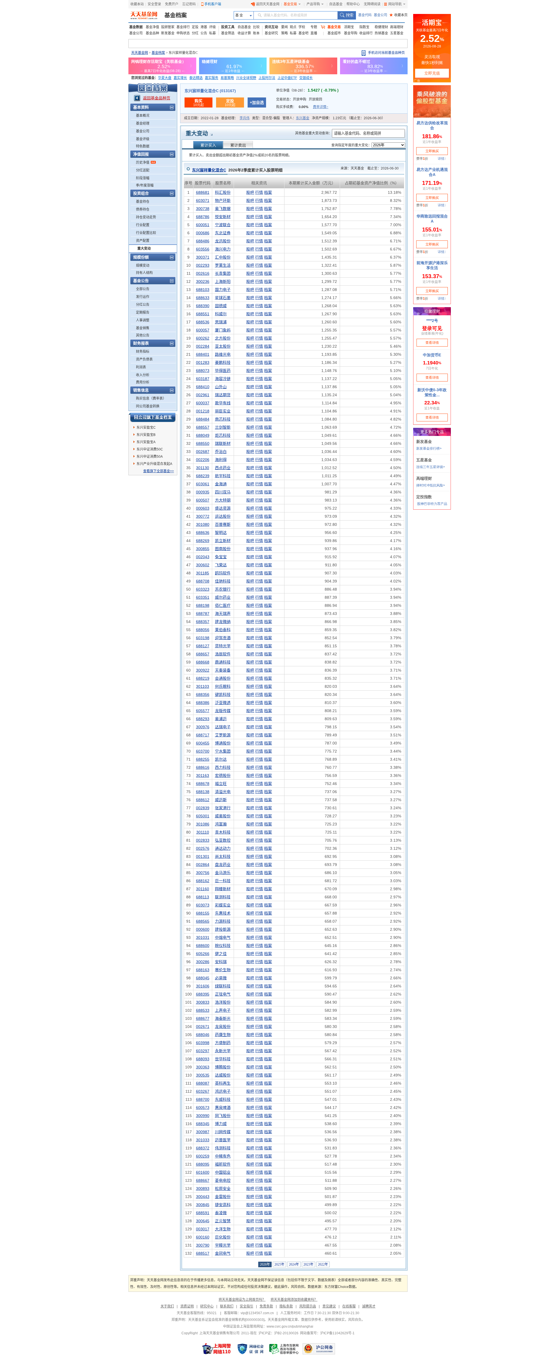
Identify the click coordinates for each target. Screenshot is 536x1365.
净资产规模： (348, 118)
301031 (202, 937)
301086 (202, 824)
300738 (202, 208)
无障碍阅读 (372, 4)
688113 (202, 897)
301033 (202, 1140)
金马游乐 (223, 872)
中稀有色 (223, 1156)
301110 (202, 832)
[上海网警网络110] (216, 1348)
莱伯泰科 (223, 629)
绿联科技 (223, 986)
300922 (202, 670)
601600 (202, 1172)
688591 (202, 1213)
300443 (202, 1196)
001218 (202, 411)
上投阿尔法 (267, 78)
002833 (202, 840)
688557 (202, 427)
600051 (202, 225)
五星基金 (396, 33)
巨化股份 (223, 1237)
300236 (202, 281)
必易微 (221, 978)
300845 (202, 1204)
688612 (202, 800)
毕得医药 (223, 370)
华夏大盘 (164, 78)
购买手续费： (302, 107)
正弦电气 (223, 994)
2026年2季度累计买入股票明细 (237, 170)
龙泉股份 (223, 1026)
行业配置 (142, 225)
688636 (202, 532)
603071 (202, 200)
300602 (202, 565)
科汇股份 (223, 192)
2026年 (265, 1264)
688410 (202, 387)
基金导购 (350, 33)
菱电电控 (223, 1180)
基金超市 (334, 33)
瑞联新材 (223, 443)
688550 (202, 443)
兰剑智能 (223, 427)
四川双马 (223, 492)
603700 (202, 751)
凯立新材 (223, 540)
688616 (202, 767)
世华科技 (223, 1059)
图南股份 (223, 549)
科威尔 (221, 314)
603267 (202, 1091)
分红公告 (142, 305)
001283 (202, 362)
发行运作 (142, 297)
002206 (202, 459)
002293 (202, 265)
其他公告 (142, 335)
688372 (202, 1148)
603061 (202, 484)
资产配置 (142, 241)
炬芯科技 (223, 435)
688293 (202, 719)
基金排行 (183, 27)
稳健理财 (381, 27)
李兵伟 (245, 118)
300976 (202, 727)
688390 (202, 306)
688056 (202, 629)
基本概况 (142, 116)
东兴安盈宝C (146, 427)
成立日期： (201, 118)
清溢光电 (223, 791)
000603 (202, 508)
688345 (202, 1123)
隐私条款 (286, 1306)
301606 (202, 986)
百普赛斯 (223, 524)
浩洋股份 (223, 1002)
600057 (202, 330)
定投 (195, 27)
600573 (202, 1107)
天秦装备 (223, 670)
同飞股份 (223, 1115)
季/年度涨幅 (145, 185)
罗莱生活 (223, 265)
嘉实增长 (180, 78)
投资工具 (227, 27)
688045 (202, 978)
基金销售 (142, 328)
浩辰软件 (223, 654)
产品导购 (313, 4)
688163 (202, 970)
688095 (202, 1164)
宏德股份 (223, 775)
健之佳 (221, 953)
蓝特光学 (223, 646)
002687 (202, 451)
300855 (202, 549)
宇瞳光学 (223, 1245)
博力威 (221, 1123)
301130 (202, 468)
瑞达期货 (223, 395)
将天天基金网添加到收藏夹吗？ (294, 1300)
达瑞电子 (223, 727)
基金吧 (303, 33)
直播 (313, 33)
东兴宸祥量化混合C (209, 170)
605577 (202, 710)
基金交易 (290, 4)
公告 (203, 33)
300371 (202, 257)
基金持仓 (142, 202)
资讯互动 (271, 27)
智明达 (221, 532)
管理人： (296, 118)
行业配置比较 (146, 233)
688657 (202, 654)
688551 (202, 314)
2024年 (294, 1264)
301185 (202, 573)
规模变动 (142, 266)
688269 (202, 540)
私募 (212, 33)
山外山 (221, 387)
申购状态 (183, 33)
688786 (202, 216)
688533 (202, 1010)
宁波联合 (223, 225)
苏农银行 (223, 589)
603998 (202, 1043)
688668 (202, 662)
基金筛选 (227, 33)
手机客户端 (212, 4)
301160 (202, 889)
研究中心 (207, 1306)
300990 (202, 1115)
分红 (195, 33)
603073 (202, 905)
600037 (202, 403)
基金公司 (380, 15)
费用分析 (142, 382)
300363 (202, 1067)
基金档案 (175, 15)
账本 (256, 33)
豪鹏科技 (223, 362)
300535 (202, 1075)
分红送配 (142, 170)
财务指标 (142, 352)
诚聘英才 (368, 1306)
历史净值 (142, 162)
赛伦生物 (223, 970)
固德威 (221, 306)
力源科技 (223, 921)
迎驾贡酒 (223, 638)
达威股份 (223, 1075)
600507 (202, 500)
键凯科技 (223, 694)
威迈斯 (221, 800)
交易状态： (299, 99)
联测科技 (223, 897)
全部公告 (142, 289)
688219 (202, 678)
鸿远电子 (223, 1091)
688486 (202, 241)
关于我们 (167, 1306)
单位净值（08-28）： (307, 90)
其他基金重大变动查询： (313, 133)
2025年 (279, 1264)
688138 (202, 791)
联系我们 (226, 1306)
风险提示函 (307, 1306)
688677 (202, 1018)
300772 (202, 516)
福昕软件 (223, 1164)
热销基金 (381, 33)
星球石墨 (223, 297)
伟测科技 (223, 1148)
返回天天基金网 (267, 4)
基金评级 (142, 139)
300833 (202, 1002)
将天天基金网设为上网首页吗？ (242, 1300)
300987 (202, 1132)
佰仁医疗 (223, 605)
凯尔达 (221, 759)
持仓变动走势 (146, 217)
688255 (202, 759)
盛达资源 (223, 508)
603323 (202, 589)
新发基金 (167, 33)
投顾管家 (167, 27)
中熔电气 (223, 937)
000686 (202, 233)
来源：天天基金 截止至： (368, 168)
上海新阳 (223, 281)
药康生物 (223, 1034)
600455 (202, 743)
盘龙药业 (223, 864)
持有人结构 (144, 273)
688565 (202, 921)
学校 (301, 27)
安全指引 (246, 1306)
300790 (202, 1245)
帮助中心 (353, 4)
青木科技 (223, 832)
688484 (202, 419)
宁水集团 (223, 751)
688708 (202, 581)
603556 (202, 249)
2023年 (308, 1264)
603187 (202, 378)
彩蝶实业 (223, 905)
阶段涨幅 (142, 178)
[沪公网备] (319, 1348)
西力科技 (223, 767)
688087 (202, 1083)
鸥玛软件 (223, 573)
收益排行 (366, 33)
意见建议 (329, 1306)
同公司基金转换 (147, 406)
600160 (202, 1237)
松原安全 (223, 1188)
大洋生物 (223, 1229)
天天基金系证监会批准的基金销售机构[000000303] (226, 1320)
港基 (203, 27)
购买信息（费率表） (151, 398)
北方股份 (223, 338)
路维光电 (223, 354)
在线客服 (349, 1306)
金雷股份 (223, 1196)
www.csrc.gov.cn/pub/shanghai (290, 1326)
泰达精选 (196, 78)
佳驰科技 (223, 581)
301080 (202, 524)
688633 (202, 297)
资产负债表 (144, 359)
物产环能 (223, 200)
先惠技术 (223, 913)
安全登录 (154, 4)
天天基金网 (139, 53)
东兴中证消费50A (150, 457)
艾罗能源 (223, 735)
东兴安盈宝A (146, 442)
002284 (202, 346)
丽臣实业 (223, 411)
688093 (202, 1059)
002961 (202, 395)
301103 (202, 686)
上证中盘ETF (287, 78)
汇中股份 (223, 257)
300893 (202, 1188)
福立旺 (221, 783)
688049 (202, 435)
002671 (202, 1026)
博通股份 (223, 743)
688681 (202, 192)
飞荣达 (221, 565)
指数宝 (364, 27)
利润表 (141, 367)
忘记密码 (189, 4)
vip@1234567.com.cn (257, 1313)
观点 (293, 27)
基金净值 (152, 27)
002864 (202, 864)
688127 (202, 646)
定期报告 (142, 312)
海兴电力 (223, 249)
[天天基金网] (144, 15)
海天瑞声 (223, 613)
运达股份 (223, 516)
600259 (202, 1156)
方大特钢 (223, 500)
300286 (202, 962)
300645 (202, 1221)
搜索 (347, 15)
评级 (212, 27)
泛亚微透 (223, 702)
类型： (266, 118)
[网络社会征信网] (250, 1348)
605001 (202, 816)
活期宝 (349, 27)
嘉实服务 (211, 78)
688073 (202, 370)
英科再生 (223, 1083)
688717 (202, 735)
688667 (202, 1180)
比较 (256, 27)
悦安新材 (223, 216)
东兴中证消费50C (150, 449)
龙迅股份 (223, 241)
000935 (202, 492)
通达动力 (223, 848)
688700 (202, 1099)
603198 (202, 638)
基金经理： (235, 118)
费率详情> (320, 107)
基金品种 (152, 33)
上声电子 (223, 1010)
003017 (202, 1229)
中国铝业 (223, 1172)
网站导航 (395, 4)
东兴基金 (302, 118)
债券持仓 (142, 209)
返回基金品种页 (156, 98)
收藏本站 (137, 4)
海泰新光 (223, 1018)
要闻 (284, 27)
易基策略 (227, 78)
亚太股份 (223, 346)
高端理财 (396, 27)
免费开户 (171, 4)
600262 (202, 338)
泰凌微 (221, 1213)
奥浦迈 (221, 719)
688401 (202, 354)
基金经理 (142, 123)
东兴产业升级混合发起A (154, 464)
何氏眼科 (223, 686)
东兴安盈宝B (146, 435)
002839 (202, 808)
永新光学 (223, 1051)
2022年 (323, 1264)
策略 (284, 33)
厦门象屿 (223, 330)
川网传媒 (223, 1132)
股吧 (250, 192)
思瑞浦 (221, 322)
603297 (202, 1051)
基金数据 (136, 27)
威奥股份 (223, 816)
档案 (268, 192)
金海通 (221, 484)
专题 (313, 27)
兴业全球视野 (246, 78)
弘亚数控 (223, 840)
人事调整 (142, 320)
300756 (202, 872)
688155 (202, 913)
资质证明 (187, 1306)
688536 (202, 322)
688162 (202, 881)
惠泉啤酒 (223, 1107)
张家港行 (223, 808)
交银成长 (306, 78)
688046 (202, 1034)
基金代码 (365, 15)
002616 (202, 273)
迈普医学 (223, 1140)
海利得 (221, 459)
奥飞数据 (223, 208)
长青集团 (223, 273)
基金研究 (271, 33)
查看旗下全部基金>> (158, 471)
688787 (202, 613)
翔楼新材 (223, 889)
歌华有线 (223, 403)
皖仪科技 (223, 945)
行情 (259, 192)
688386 (202, 702)
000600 (202, 929)
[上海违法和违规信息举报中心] (284, 1348)
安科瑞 (221, 962)
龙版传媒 (223, 710)
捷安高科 (223, 1204)
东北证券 (223, 233)
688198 (202, 605)
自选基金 (336, 4)
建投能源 (223, 929)
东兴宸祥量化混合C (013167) (210, 91)
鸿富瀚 (221, 824)
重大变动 (144, 248)
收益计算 (244, 33)
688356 (202, 694)
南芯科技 (223, 419)
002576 (202, 848)
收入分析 (142, 375)
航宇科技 (223, 476)
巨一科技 (223, 881)
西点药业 (223, 468)
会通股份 (223, 678)
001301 (202, 856)
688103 (202, 289)
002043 (202, 557)
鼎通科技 (223, 662)
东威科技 (223, 1099)
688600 (202, 945)
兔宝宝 (221, 557)
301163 (202, 775)
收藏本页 (398, 15)
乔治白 (221, 451)
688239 (202, 476)
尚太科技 (223, 856)
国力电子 (223, 289)
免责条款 (266, 1306)
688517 (202, 1253)
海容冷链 (223, 378)
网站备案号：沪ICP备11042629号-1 (327, 1333)
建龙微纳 (223, 621)
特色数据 (142, 146)
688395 (202, 994)
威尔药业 (223, 597)
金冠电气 (223, 1253)
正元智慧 (223, 1221)
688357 (202, 621)
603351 (202, 597)
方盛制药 (223, 1043)
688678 (202, 783)
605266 (202, 953)
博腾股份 (223, 1067)
